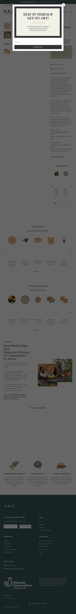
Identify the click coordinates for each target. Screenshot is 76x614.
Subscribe (38, 47)
